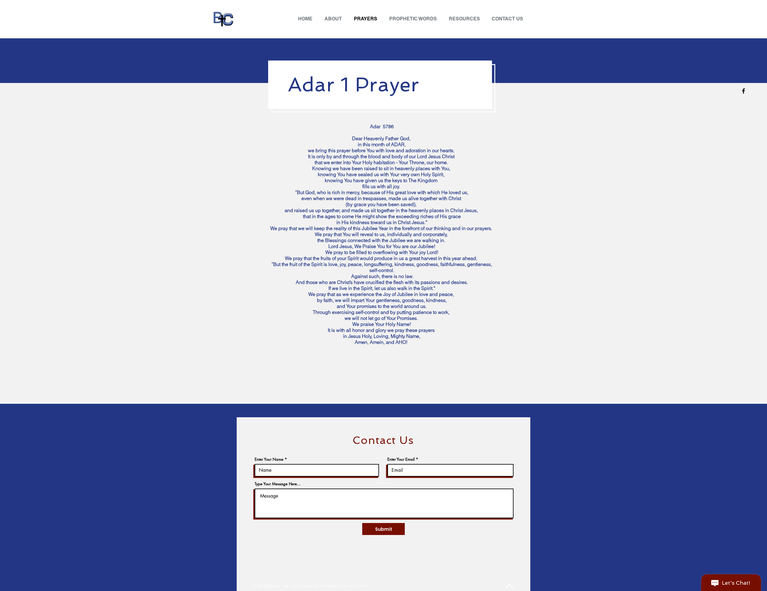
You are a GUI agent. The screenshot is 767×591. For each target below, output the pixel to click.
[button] (465, 18)
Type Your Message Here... (278, 484)
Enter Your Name (269, 459)
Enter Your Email (401, 459)
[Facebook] (743, 90)
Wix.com (358, 586)
